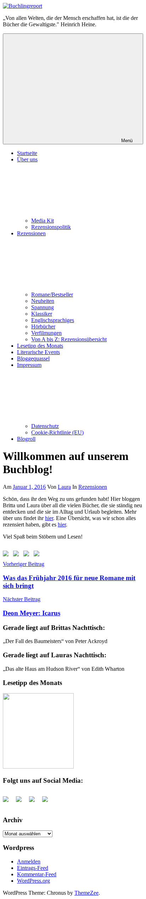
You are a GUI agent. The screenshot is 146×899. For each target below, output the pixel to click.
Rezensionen (92, 487)
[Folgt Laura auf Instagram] (38, 555)
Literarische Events (38, 352)
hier (49, 518)
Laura (64, 487)
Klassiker (41, 314)
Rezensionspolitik (51, 227)
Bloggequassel (33, 358)
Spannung (42, 307)
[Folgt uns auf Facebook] (7, 555)
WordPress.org (33, 881)
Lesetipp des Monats (40, 346)
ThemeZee (86, 893)
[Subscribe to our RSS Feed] (27, 555)
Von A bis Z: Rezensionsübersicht (69, 339)
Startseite (27, 153)
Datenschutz (45, 426)
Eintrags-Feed (32, 868)
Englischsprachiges (52, 320)
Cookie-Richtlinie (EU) (57, 432)
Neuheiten (42, 301)
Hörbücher (43, 326)
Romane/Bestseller (52, 294)
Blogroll (26, 439)
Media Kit (42, 221)
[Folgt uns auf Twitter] (17, 555)
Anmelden (28, 861)
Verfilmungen (46, 333)
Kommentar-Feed (36, 874)
